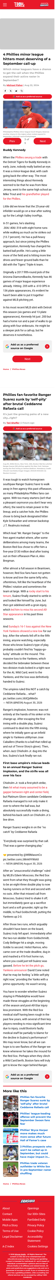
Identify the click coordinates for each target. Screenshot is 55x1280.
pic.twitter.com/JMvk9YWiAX (21, 859)
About (6, 1208)
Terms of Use (10, 1231)
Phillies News (18, 369)
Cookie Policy (36, 1231)
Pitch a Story (10, 1225)
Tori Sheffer (13, 422)
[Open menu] (5, 4)
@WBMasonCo (33, 854)
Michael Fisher (15, 85)
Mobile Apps (10, 1219)
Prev (12, 141)
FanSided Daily (37, 1219)
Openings (33, 1208)
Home (6, 369)
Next (43, 141)
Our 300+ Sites (36, 1214)
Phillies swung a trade (28, 157)
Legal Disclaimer (12, 1236)
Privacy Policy (36, 1225)
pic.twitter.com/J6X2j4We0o (20, 698)
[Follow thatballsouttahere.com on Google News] (47, 346)
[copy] (22, 91)
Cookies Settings (38, 1246)
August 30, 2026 (33, 702)
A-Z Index (8, 1246)
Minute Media (20, 1254)
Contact (7, 1214)
